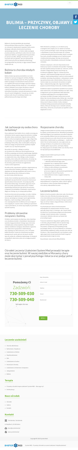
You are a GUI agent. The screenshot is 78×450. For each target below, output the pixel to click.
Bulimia (9, 374)
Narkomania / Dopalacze (13, 349)
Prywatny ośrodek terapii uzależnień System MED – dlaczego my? (25, 386)
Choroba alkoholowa (12, 346)
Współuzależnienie (12, 355)
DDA (8, 358)
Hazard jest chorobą (12, 364)
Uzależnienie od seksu (13, 361)
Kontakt (9, 408)
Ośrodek (9, 402)
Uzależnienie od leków (13, 352)
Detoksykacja (10, 389)
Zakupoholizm (11, 371)
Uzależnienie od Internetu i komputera (17, 368)
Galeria (9, 405)
